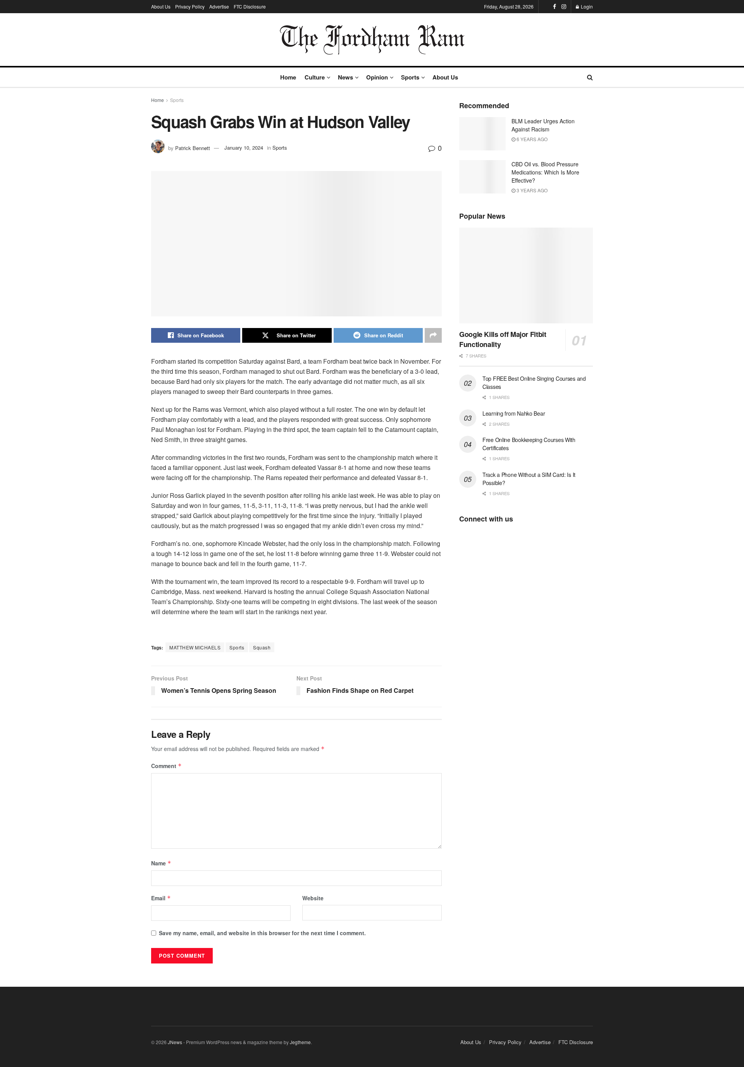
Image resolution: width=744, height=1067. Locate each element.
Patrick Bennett (192, 147)
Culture (315, 77)
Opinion (377, 77)
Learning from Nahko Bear (513, 413)
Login (586, 6)
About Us (160, 6)
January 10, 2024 (243, 147)
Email (161, 898)
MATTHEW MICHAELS (194, 647)
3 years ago (531, 190)
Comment (166, 766)
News (345, 77)
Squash (261, 647)
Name (161, 863)
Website (313, 898)
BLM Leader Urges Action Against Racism (543, 125)
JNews (175, 1042)
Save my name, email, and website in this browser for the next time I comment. (262, 933)
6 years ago (531, 139)
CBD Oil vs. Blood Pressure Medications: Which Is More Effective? (545, 172)
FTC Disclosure (250, 6)
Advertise (219, 6)
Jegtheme (300, 1042)
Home (288, 77)
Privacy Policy (190, 6)
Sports (410, 77)
